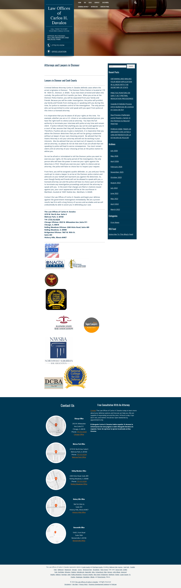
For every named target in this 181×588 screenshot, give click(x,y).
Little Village (116, 572)
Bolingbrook (80, 572)
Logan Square (124, 574)
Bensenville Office (79, 541)
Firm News (115, 222)
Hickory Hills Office (79, 512)
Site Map (75, 584)
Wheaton (67, 572)
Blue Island (97, 574)
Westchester (101, 577)
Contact (97, 2)
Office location (59, 51)
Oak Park (126, 567)
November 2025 (117, 172)
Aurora (120, 567)
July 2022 (114, 188)
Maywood (68, 570)
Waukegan (79, 577)
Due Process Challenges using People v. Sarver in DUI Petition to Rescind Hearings (120, 119)
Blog (90, 2)
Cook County (86, 567)
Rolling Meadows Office (79, 484)
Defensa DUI (94, 7)
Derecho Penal (104, 7)
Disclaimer (67, 584)
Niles (93, 572)
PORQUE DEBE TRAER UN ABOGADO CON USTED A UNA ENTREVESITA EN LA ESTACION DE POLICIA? (121, 133)
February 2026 (116, 167)
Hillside (92, 577)
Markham (111, 574)
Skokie (117, 574)
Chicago (74, 570)
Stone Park (118, 570)
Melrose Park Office (79, 457)
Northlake (61, 572)
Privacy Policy (83, 584)
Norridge (64, 574)
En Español (105, 2)
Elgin (105, 572)
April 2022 (115, 204)
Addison (58, 574)
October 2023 (116, 177)
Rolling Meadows (76, 574)
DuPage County (98, 567)
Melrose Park (113, 567)
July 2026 (114, 151)
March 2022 (115, 209)
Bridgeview (104, 574)
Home (79, 2)
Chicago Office (79, 434)
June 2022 (114, 193)
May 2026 (114, 156)
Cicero (80, 570)
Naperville (88, 572)
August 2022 (116, 183)
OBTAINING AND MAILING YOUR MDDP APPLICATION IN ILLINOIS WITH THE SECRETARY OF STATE (121, 83)
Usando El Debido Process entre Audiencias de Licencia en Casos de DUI (122, 107)
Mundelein (86, 577)
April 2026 (115, 161)
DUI (85, 2)
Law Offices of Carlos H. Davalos (59, 15)
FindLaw (114, 584)
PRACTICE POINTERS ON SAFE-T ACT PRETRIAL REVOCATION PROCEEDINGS (122, 96)
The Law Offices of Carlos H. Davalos (86, 582)
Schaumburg (99, 572)
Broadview (96, 570)
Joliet (69, 574)
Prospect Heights (87, 574)
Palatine (73, 572)
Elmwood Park (87, 570)
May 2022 (114, 199)
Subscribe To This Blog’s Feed (121, 234)
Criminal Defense (83, 7)
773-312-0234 (81, 432)
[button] (179, 581)
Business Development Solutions (99, 584)
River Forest (104, 570)
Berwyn (109, 572)
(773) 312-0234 (58, 45)
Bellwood (60, 570)
